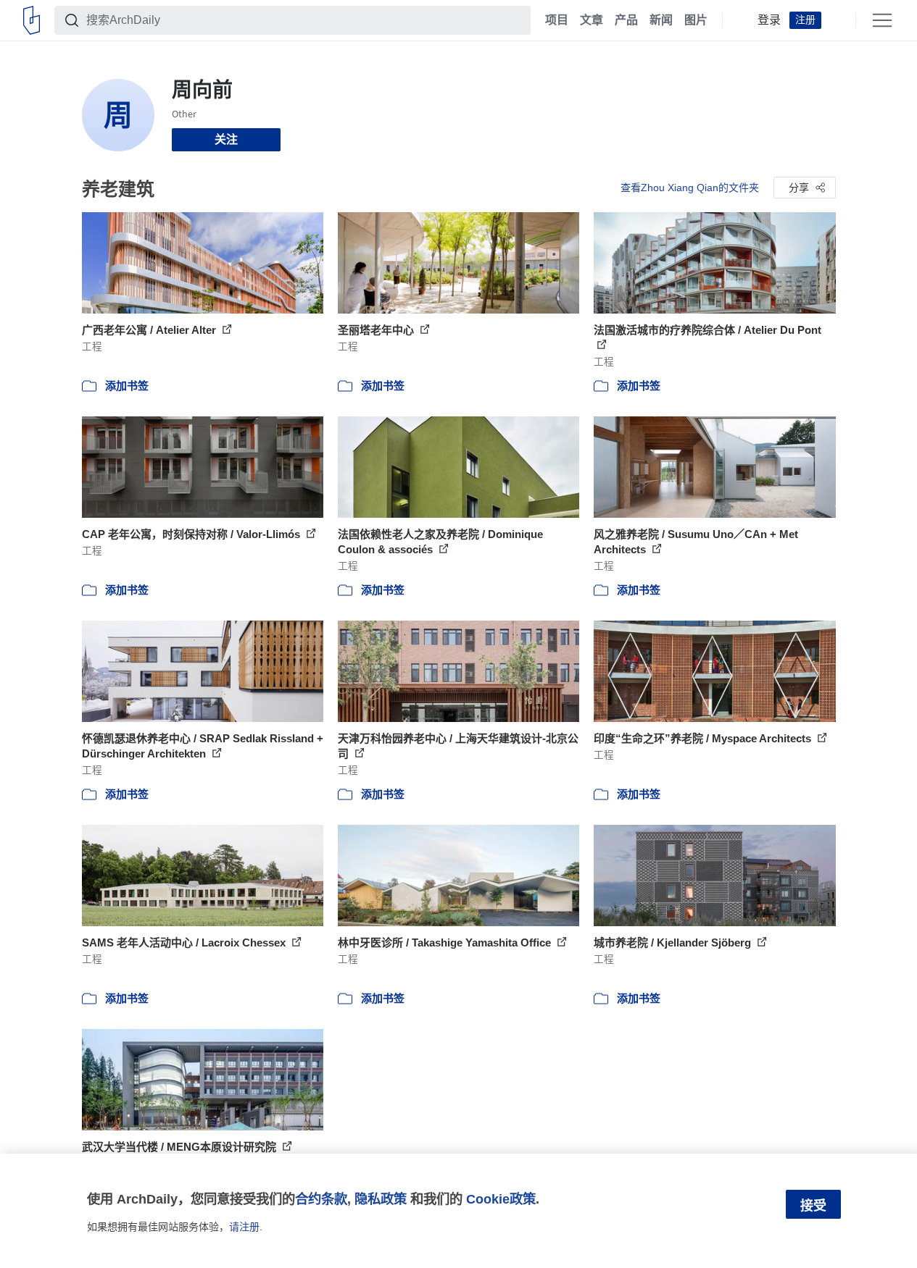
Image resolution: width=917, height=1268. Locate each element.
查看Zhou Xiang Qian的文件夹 (690, 187)
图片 (696, 20)
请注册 (244, 1227)
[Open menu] (882, 20)
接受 (813, 1205)
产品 (626, 20)
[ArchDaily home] (31, 20)
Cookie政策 (501, 1198)
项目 (556, 20)
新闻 (661, 20)
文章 (591, 20)
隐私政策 (380, 1198)
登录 (769, 20)
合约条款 (321, 1198)
